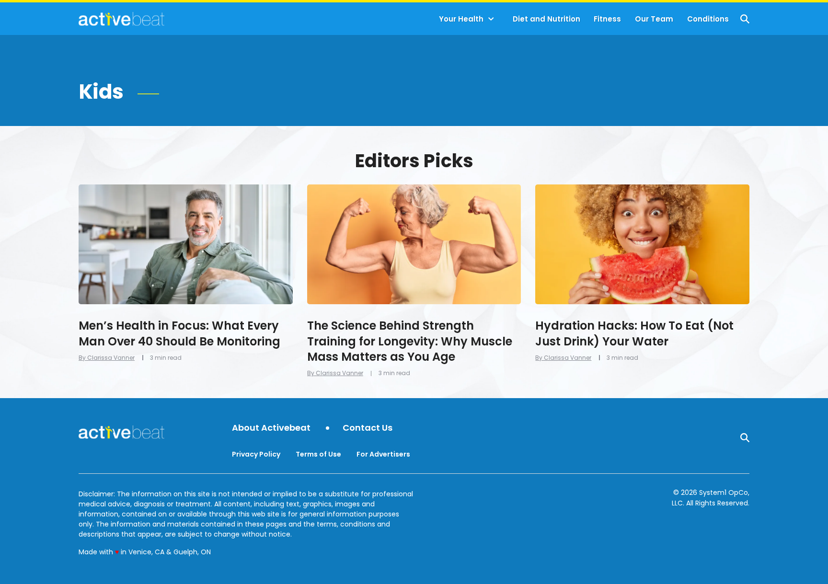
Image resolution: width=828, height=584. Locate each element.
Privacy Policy (256, 454)
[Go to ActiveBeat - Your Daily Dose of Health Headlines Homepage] (121, 18)
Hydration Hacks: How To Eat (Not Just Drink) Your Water (634, 333)
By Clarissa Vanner (107, 358)
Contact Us (367, 428)
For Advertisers (383, 454)
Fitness (607, 19)
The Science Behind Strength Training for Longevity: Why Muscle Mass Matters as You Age (409, 341)
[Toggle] (491, 19)
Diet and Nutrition (546, 19)
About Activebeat (271, 428)
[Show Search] (744, 18)
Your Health (461, 19)
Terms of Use (318, 454)
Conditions (708, 19)
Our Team (654, 19)
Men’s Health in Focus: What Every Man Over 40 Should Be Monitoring (179, 333)
